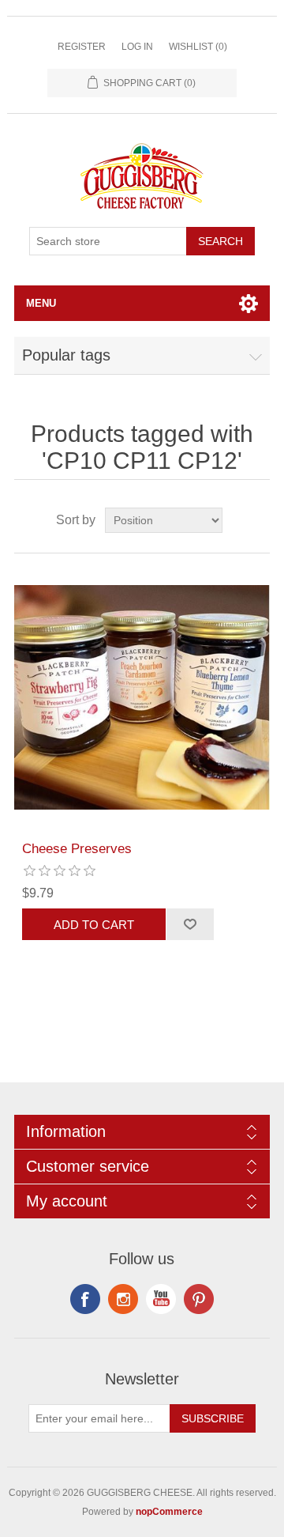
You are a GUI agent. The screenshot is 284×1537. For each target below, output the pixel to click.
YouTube (161, 1299)
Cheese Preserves (77, 848)
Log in (137, 46)
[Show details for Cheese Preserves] (142, 697)
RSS (123, 1299)
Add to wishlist (190, 924)
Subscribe (212, 1418)
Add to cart (94, 924)
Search (220, 241)
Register (82, 46)
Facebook (85, 1299)
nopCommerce (169, 1511)
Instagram (199, 1299)
